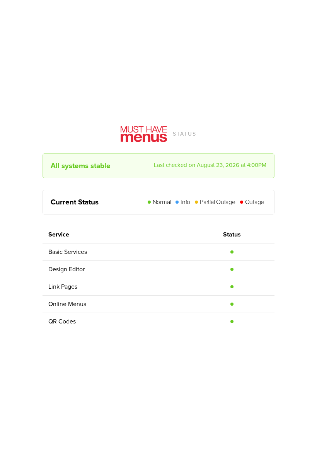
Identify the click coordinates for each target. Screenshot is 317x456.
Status (184, 134)
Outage (254, 202)
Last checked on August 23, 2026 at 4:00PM (210, 165)
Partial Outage (217, 202)
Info (185, 202)
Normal (162, 202)
